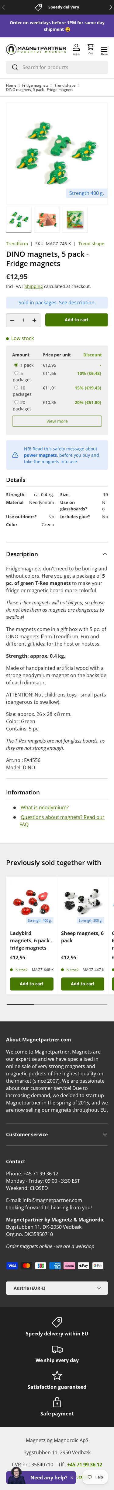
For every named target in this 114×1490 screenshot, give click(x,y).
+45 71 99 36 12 (84, 1464)
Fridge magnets (35, 85)
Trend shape (65, 85)
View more (57, 421)
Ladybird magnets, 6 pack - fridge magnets (31, 940)
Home (11, 85)
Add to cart (76, 319)
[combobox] (57, 67)
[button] (91, 49)
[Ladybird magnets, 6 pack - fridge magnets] (32, 902)
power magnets (40, 455)
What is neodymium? (45, 807)
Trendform (17, 243)
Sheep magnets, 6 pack (82, 937)
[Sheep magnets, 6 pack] (83, 902)
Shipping (34, 286)
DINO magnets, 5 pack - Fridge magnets (39, 90)
